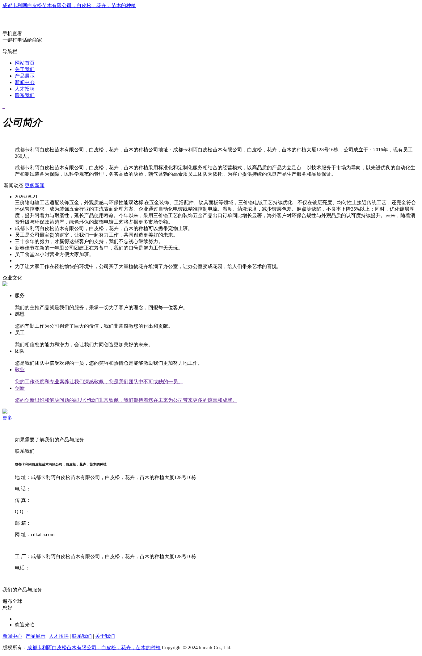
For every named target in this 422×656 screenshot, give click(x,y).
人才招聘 (25, 88)
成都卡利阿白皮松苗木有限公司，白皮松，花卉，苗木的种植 (69, 5)
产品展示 (25, 75)
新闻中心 (25, 82)
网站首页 (25, 62)
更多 (7, 417)
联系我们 (25, 95)
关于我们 (25, 69)
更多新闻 (34, 185)
